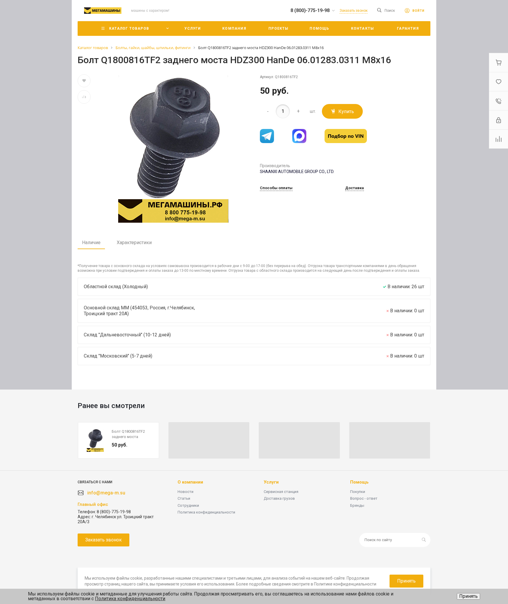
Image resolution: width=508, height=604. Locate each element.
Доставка (354, 188)
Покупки (357, 491)
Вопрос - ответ (363, 498)
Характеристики (134, 242)
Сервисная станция (281, 491)
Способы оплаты (276, 188)
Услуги (271, 482)
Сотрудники (188, 505)
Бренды (357, 505)
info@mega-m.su (106, 493)
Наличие (91, 242)
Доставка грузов (279, 498)
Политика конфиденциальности (206, 512)
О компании (190, 482)
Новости (185, 491)
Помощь (359, 482)
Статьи (184, 498)
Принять (468, 596)
